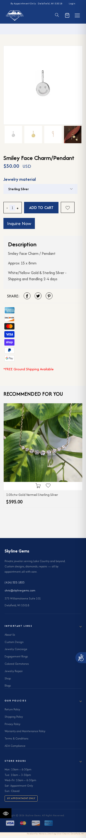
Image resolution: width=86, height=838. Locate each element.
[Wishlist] (68, 207)
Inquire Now (19, 223)
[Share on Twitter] (38, 295)
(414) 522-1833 (15, 582)
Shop (8, 678)
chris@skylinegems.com (20, 590)
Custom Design (14, 642)
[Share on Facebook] (27, 295)
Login (72, 3)
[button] (57, 16)
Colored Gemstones (17, 664)
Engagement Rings (16, 656)
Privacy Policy (12, 724)
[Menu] (77, 15)
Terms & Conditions (16, 738)
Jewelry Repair (14, 671)
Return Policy (12, 709)
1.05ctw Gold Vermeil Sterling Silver (32, 494)
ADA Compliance (15, 746)
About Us (10, 635)
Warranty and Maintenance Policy (25, 731)
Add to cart (41, 207)
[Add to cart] (38, 486)
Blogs (8, 685)
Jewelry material (19, 179)
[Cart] (67, 15)
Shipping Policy (14, 717)
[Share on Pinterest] (49, 295)
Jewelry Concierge (16, 649)
